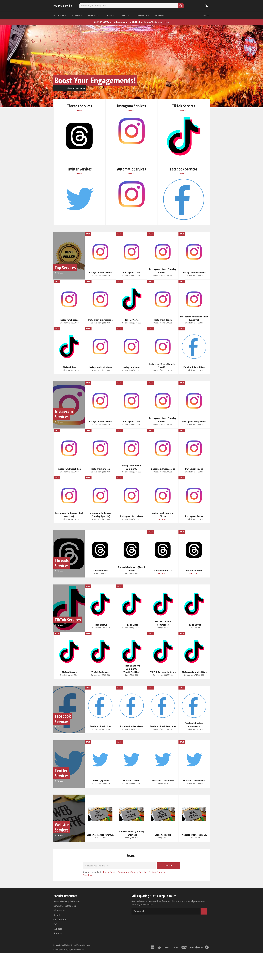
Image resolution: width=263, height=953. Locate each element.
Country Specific (138, 872)
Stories (76, 15)
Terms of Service (83, 945)
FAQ (55, 924)
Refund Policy (70, 945)
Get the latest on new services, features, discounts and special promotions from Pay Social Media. (168, 903)
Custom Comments (158, 872)
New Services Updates (64, 905)
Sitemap (57, 933)
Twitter (124, 15)
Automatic (142, 15)
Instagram (59, 15)
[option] (131, 66)
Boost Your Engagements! (95, 80)
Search (169, 866)
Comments (123, 872)
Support (159, 15)
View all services (76, 88)
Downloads (88, 875)
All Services (59, 910)
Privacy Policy (58, 945)
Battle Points (109, 872)
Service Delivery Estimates (66, 901)
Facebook (93, 15)
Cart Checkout (60, 919)
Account (206, 15)
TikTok (109, 15)
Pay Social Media (62, 5)
